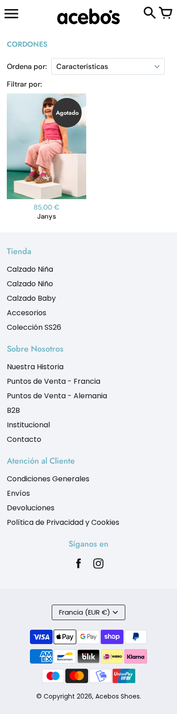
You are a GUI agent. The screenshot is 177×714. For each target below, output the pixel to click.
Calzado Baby (31, 298)
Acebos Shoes (117, 696)
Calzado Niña (30, 269)
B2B (13, 410)
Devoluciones (30, 508)
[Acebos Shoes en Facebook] (78, 566)
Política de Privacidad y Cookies (63, 522)
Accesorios (26, 313)
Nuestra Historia (35, 367)
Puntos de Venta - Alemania (57, 396)
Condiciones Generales (48, 479)
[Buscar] (150, 13)
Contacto (24, 439)
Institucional (28, 425)
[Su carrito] (165, 13)
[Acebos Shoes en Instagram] (98, 566)
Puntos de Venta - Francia (53, 381)
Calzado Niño (30, 284)
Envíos (18, 493)
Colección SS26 (34, 327)
